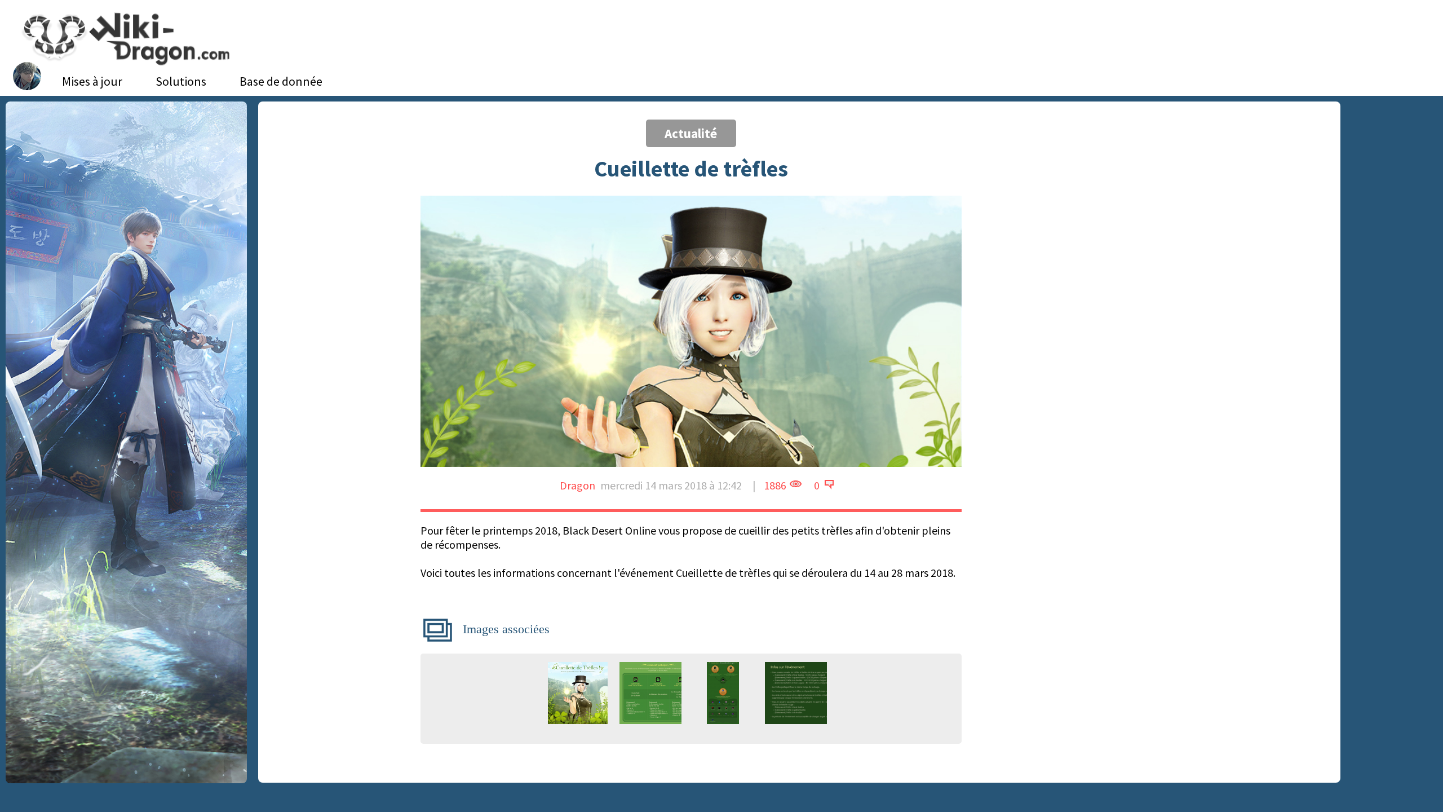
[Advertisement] (1085, 200)
